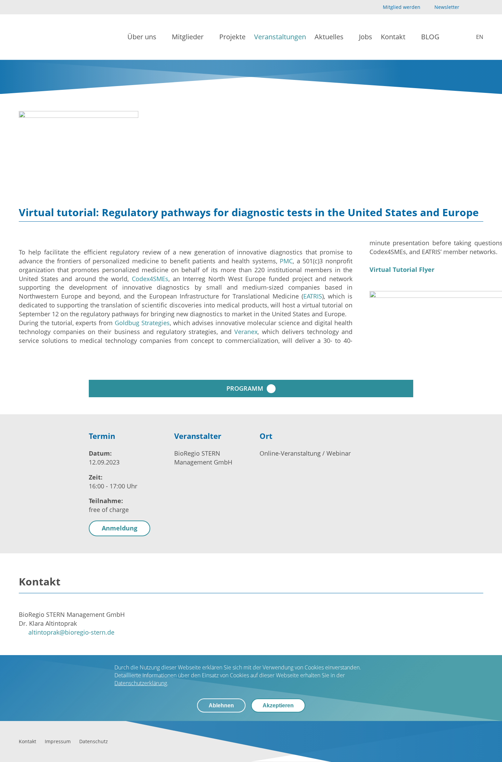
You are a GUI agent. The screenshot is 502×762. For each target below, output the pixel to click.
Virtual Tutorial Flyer (401, 269)
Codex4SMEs (150, 279)
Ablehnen (221, 705)
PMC (286, 261)
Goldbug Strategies (142, 323)
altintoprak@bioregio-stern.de (71, 632)
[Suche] (453, 37)
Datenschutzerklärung (140, 683)
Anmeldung (119, 528)
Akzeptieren (278, 705)
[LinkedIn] (479, 7)
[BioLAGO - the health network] (41, 37)
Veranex (245, 332)
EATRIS (312, 296)
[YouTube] (468, 7)
